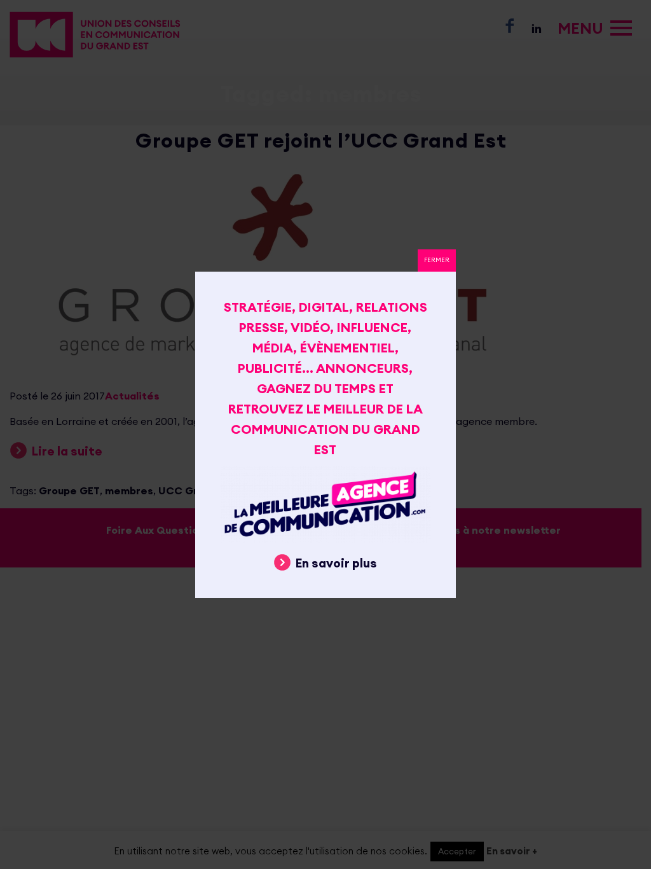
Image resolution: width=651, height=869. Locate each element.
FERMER (436, 260)
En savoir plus (336, 563)
